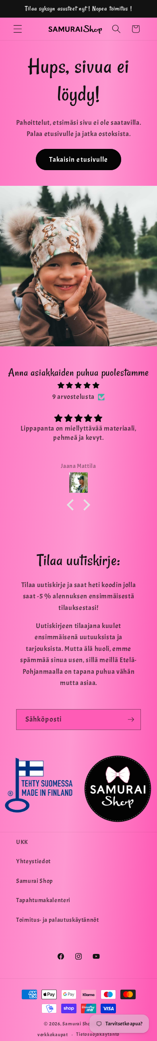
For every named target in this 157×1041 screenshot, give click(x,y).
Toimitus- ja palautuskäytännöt (57, 920)
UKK (22, 842)
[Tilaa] (130, 719)
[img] (79, 386)
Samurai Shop (34, 881)
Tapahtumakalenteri (43, 900)
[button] (17, 29)
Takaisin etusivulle (78, 159)
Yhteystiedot (33, 861)
